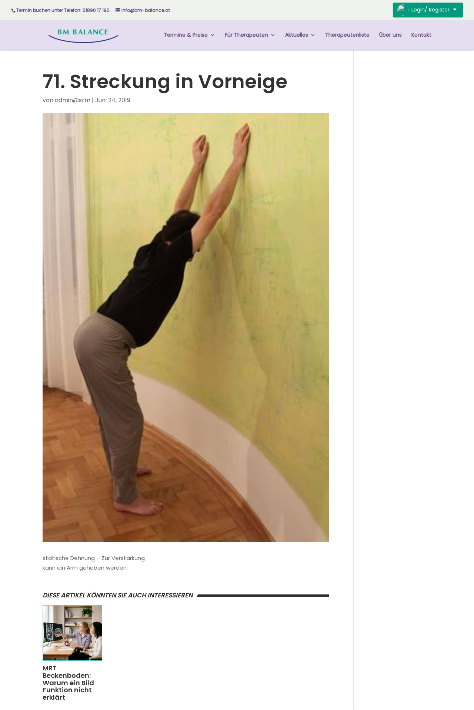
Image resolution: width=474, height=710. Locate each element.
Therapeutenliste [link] (347, 35)
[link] (83, 34)
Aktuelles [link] (296, 35)
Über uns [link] (390, 35)
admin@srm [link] (72, 100)
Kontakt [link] (421, 35)
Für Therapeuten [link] (246, 35)
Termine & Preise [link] (186, 35)
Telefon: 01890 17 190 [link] (87, 10)
